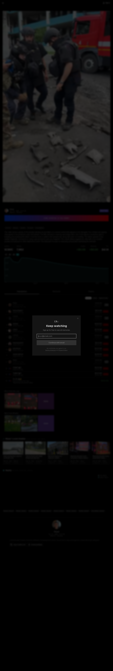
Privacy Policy (63, 350)
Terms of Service (50, 350)
